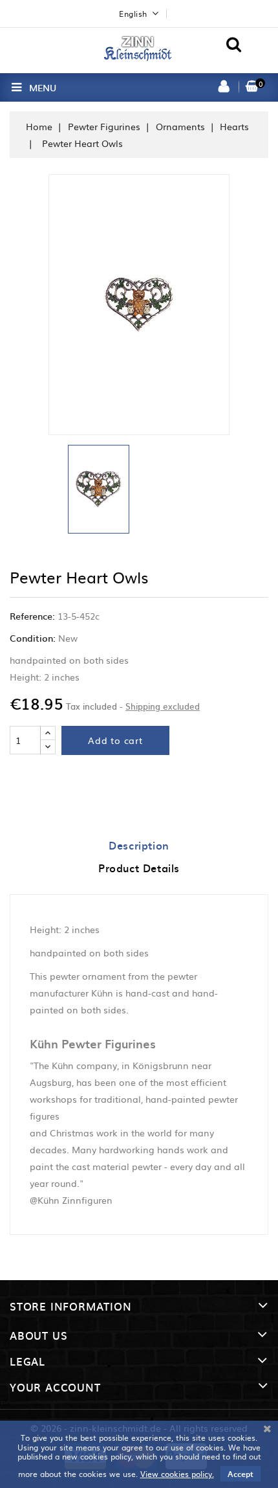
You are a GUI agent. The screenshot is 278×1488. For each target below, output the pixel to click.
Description (139, 845)
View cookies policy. (177, 1474)
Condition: (33, 638)
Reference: (32, 616)
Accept (240, 1474)
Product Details (139, 867)
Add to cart (115, 740)
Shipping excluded (162, 706)
